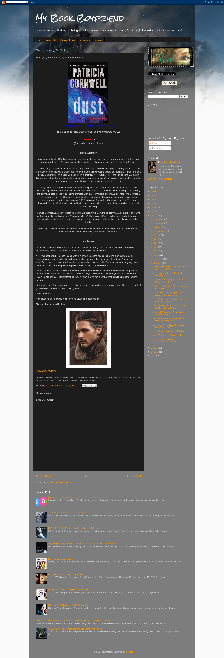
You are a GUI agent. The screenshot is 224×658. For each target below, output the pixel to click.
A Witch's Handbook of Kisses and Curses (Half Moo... (169, 267)
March (157, 255)
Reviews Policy (67, 39)
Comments (157, 148)
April (156, 251)
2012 (154, 352)
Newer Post (43, 476)
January (158, 263)
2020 (154, 195)
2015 (154, 212)
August (157, 235)
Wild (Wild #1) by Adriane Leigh (168, 335)
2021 (154, 191)
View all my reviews (46, 371)
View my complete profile (160, 179)
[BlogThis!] (86, 385)
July (156, 239)
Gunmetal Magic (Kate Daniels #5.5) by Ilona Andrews (170, 319)
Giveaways (85, 39)
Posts (154, 143)
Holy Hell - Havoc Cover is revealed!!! (66, 574)
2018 (154, 200)
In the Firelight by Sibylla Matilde (168, 331)
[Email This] (83, 385)
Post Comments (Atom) (60, 482)
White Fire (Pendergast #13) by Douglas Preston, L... (168, 280)
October (158, 227)
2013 (154, 348)
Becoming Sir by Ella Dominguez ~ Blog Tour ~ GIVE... (169, 326)
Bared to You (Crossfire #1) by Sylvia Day (68, 605)
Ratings (98, 39)
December (159, 219)
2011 (153, 356)
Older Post (134, 476)
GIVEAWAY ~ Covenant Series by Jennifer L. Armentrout (75, 629)
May (156, 247)
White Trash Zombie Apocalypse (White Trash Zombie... (168, 293)
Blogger (129, 652)
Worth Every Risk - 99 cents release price (68, 590)
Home (38, 39)
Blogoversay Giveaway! (59, 559)
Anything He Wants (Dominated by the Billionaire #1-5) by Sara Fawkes (82, 543)
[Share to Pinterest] (95, 385)
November (159, 223)
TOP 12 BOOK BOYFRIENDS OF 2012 (67, 513)
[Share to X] (89, 385)
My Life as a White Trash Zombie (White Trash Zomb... (169, 306)
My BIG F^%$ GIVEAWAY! (60, 497)
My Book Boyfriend (79, 18)
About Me (51, 39)
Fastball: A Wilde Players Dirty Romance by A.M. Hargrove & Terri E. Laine (73, 620)
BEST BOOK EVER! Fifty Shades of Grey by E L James (74, 528)
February (158, 259)
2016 (154, 207)
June (156, 243)
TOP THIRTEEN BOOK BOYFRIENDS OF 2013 (165, 340)
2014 (154, 216)
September (159, 231)
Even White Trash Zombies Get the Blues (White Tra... (170, 300)
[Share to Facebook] (92, 385)
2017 (154, 203)
